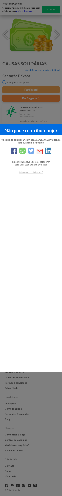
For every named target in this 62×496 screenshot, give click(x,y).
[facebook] (14, 151)
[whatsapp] (21, 151)
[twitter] (30, 151)
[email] (38, 151)
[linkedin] (47, 151)
